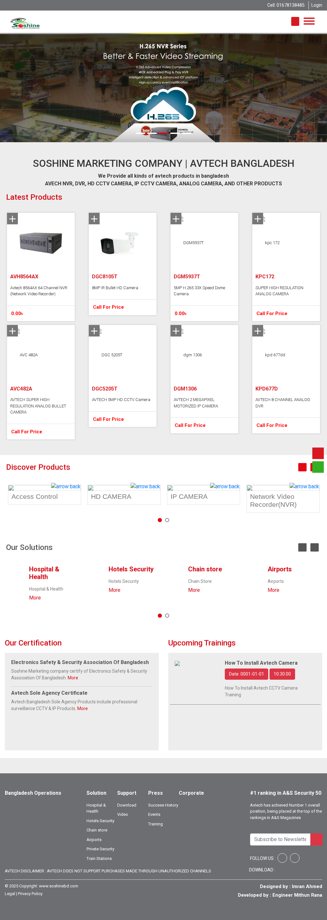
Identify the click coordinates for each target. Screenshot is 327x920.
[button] (24, 87)
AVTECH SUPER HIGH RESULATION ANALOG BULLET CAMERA (38, 405)
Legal (10, 893)
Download (126, 805)
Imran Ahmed (307, 886)
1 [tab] (161, 522)
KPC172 (264, 277)
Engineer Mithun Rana (297, 895)
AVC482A (21, 389)
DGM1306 (185, 389)
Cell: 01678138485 (286, 5)
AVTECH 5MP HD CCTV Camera (121, 399)
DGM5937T (187, 277)
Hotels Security (131, 569)
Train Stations (99, 858)
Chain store (205, 569)
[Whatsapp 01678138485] (318, 467)
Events (154, 814)
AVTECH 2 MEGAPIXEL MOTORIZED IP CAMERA (196, 402)
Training (155, 824)
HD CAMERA (111, 496)
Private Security (100, 849)
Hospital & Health (44, 573)
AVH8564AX (24, 277)
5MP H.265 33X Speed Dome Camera (199, 291)
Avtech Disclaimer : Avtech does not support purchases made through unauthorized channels (108, 871)
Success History (163, 805)
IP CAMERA (189, 496)
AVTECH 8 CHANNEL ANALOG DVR (282, 402)
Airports (280, 569)
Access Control (34, 496)
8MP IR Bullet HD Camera (115, 287)
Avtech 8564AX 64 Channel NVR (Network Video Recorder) (38, 291)
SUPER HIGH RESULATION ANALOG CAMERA (279, 291)
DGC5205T (105, 389)
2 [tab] (169, 522)
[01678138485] (318, 453)
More (35, 598)
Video (122, 814)
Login (316, 5)
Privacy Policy (30, 893)
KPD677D (266, 389)
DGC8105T (105, 277)
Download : (262, 869)
